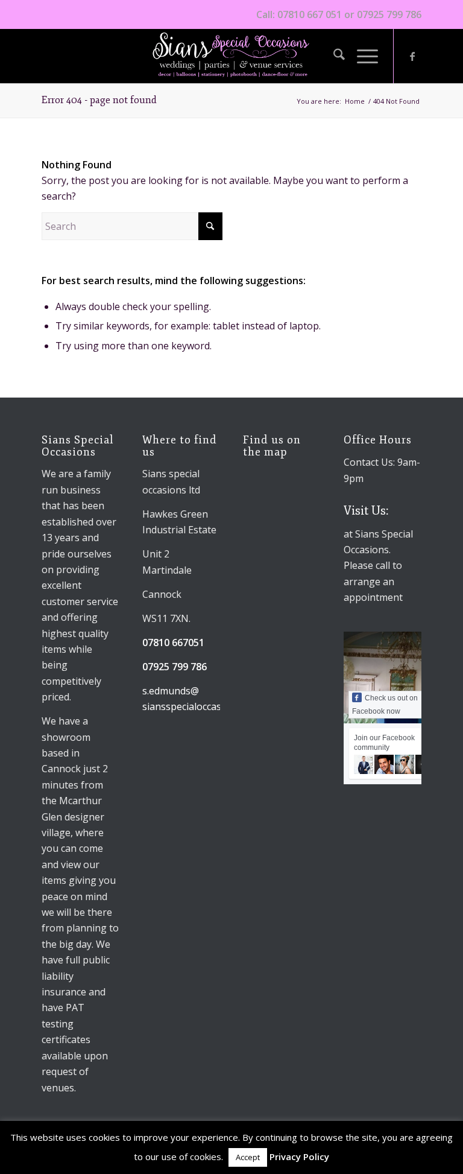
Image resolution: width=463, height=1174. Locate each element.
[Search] (333, 56)
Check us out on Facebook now (385, 705)
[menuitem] (333, 56)
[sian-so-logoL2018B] (231, 56)
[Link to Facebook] (412, 56)
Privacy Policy (299, 1156)
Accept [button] (248, 1157)
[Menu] (361, 56)
